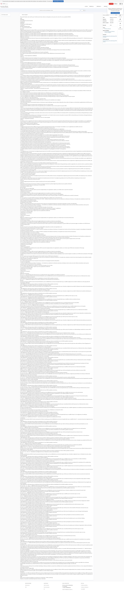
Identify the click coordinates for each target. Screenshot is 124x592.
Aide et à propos (46, 585)
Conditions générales (84, 585)
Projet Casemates (46, 587)
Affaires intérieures (108, 28)
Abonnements (27, 585)
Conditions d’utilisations (84, 587)
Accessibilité (83, 589)
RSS (26, 587)
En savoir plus (49, 1)
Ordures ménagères (108, 32)
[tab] (120, 15)
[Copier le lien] (108, 35)
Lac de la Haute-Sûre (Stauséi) (109, 31)
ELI (44, 589)
